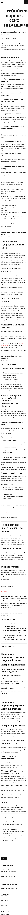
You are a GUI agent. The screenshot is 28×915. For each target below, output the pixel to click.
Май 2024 (4, 905)
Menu (2, 2)
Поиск (2, 854)
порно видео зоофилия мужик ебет (13, 233)
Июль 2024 (4, 903)
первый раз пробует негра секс (13, 32)
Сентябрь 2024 (5, 900)
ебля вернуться (5, 843)
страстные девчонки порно (12, 517)
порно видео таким (6, 512)
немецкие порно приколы (11, 613)
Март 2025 (4, 898)
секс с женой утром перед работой (11, 357)
